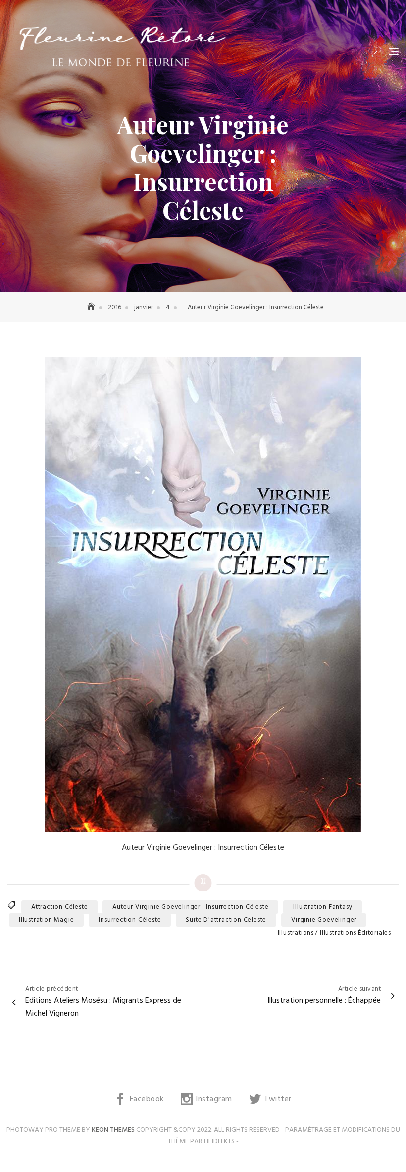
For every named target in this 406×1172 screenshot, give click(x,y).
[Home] (92, 307)
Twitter (278, 1099)
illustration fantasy (322, 907)
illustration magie (46, 920)
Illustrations (296, 933)
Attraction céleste (59, 907)
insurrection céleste (130, 920)
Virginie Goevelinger (323, 920)
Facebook (147, 1099)
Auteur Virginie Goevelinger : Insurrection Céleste (190, 907)
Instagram (214, 1099)
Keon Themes (113, 1130)
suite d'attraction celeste (226, 920)
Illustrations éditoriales (355, 933)
